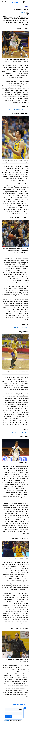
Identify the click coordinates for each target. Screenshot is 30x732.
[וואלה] (15, 2)
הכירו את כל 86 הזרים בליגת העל (17, 109)
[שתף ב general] (2, 2)
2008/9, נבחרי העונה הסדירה (18, 327)
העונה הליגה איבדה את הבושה (18, 432)
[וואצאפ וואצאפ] (5, 2)
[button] (23, 2)
